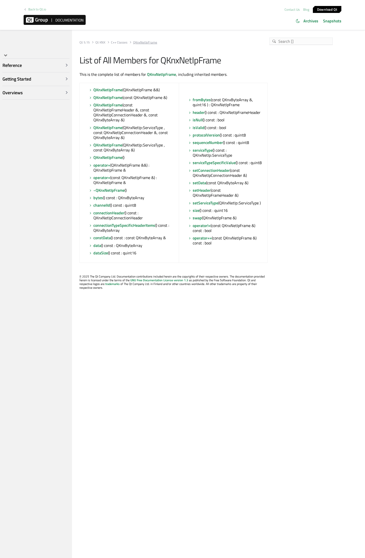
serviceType (203, 150)
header (199, 112)
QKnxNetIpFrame (161, 74)
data (97, 245)
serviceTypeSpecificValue (214, 163)
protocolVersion (206, 135)
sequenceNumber (208, 142)
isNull (198, 120)
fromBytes (202, 100)
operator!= (202, 226)
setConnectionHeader (211, 170)
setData (199, 183)
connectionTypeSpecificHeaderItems (124, 225)
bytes (98, 198)
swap (197, 218)
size (196, 210)
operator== (202, 238)
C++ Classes (119, 42)
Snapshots (332, 21)
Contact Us (292, 9)
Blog (306, 9)
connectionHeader (108, 213)
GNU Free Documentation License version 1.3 (159, 280)
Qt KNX (100, 42)
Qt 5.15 (84, 42)
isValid (198, 128)
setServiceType (205, 203)
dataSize (100, 253)
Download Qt (327, 9)
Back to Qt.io (37, 9)
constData (102, 238)
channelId (101, 205)
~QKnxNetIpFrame (109, 190)
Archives (310, 21)
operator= (101, 165)
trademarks (112, 283)
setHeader (202, 190)
